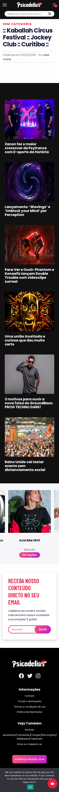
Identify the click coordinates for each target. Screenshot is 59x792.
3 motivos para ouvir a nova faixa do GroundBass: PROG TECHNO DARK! (29, 403)
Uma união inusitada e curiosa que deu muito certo (25, 340)
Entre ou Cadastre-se (29, 744)
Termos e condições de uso (30, 706)
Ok (30, 787)
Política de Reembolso (29, 712)
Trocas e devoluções (29, 701)
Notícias (29, 729)
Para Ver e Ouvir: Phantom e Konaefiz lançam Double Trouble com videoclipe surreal (29, 275)
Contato (29, 695)
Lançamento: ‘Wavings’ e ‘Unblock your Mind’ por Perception (27, 210)
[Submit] (49, 14)
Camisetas (23, 735)
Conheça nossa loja (29, 759)
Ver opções (29, 554)
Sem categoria (17, 24)
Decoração (48, 735)
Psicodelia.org (29, 5)
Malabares (23, 738)
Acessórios (9, 735)
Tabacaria (36, 738)
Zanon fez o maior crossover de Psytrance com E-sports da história (27, 148)
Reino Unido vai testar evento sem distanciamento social (25, 466)
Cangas (35, 735)
